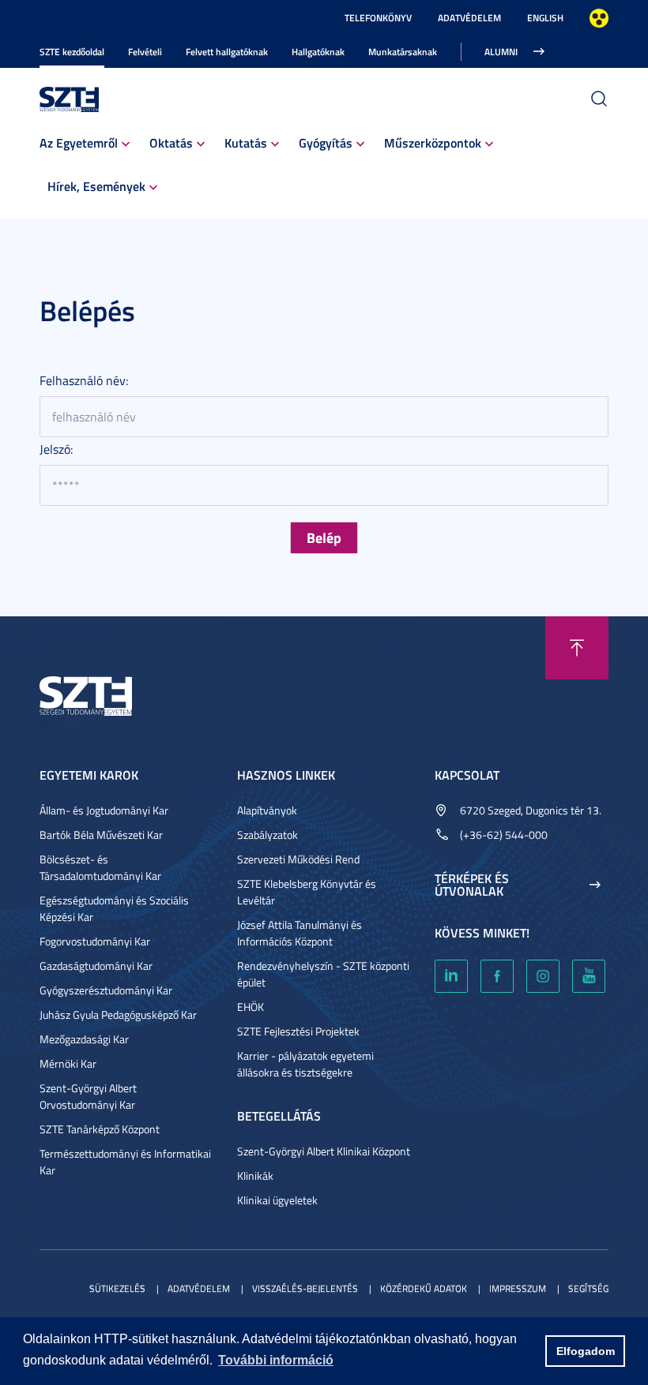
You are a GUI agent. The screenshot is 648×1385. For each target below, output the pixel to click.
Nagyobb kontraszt (599, 18)
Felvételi (145, 51)
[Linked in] (451, 976)
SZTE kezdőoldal (72, 51)
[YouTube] (588, 976)
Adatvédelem (469, 17)
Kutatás (245, 142)
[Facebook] (497, 976)
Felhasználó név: (84, 380)
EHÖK (250, 1006)
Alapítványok (267, 810)
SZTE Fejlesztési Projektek (298, 1031)
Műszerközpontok (432, 142)
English (545, 17)
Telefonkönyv (378, 17)
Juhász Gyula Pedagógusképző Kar (118, 1014)
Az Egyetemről (79, 142)
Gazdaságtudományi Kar (96, 965)
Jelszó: (56, 449)
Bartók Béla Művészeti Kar (101, 834)
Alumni (501, 51)
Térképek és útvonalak (472, 884)
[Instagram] (542, 976)
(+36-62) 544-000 (504, 834)
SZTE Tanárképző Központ (100, 1128)
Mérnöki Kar (68, 1063)
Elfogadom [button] (585, 1351)
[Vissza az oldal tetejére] (576, 647)
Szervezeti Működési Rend (298, 859)
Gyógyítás (325, 142)
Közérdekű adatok (423, 1288)
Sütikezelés (117, 1288)
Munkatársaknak (402, 51)
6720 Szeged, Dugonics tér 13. (530, 810)
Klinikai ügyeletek (277, 1199)
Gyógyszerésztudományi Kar (106, 990)
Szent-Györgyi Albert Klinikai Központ (323, 1151)
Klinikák (255, 1175)
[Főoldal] (70, 97)
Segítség (588, 1288)
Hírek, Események (96, 186)
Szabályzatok (267, 834)
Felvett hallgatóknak (227, 51)
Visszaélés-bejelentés (305, 1288)
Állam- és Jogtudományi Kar (104, 810)
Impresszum (517, 1288)
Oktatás (171, 142)
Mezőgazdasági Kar (84, 1038)
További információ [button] (275, 1360)
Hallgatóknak (318, 51)
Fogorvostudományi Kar (95, 941)
